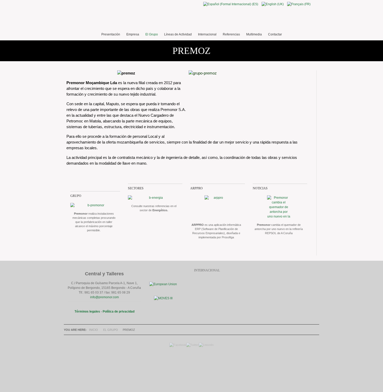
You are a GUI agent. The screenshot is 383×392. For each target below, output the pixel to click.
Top (190, 366)
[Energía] (154, 197)
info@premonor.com (104, 297)
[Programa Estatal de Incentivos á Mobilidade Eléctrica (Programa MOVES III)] (163, 298)
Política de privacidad (118, 311)
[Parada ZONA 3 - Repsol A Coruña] (279, 207)
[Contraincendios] (216, 207)
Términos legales (87, 311)
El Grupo (110, 329)
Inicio (93, 329)
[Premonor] (191, 18)
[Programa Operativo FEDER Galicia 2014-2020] (163, 284)
